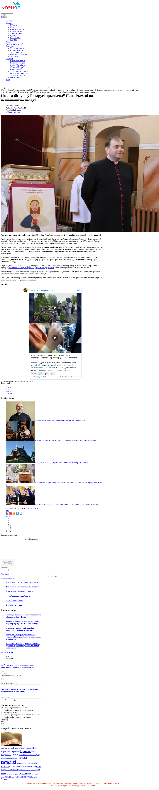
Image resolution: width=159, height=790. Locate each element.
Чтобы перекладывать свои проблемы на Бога (21, 715)
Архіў (8, 80)
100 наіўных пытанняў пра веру (19, 596)
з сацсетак (14, 57)
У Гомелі (13, 25)
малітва (5, 766)
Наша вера (10, 46)
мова (10, 766)
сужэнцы (36, 774)
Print (7, 511)
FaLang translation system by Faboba (8, 578)
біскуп (8, 387)
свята (3, 773)
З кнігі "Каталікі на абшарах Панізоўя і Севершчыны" (17, 67)
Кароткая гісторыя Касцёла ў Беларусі (17, 62)
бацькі (33, 752)
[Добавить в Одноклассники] (14, 513)
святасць (9, 774)
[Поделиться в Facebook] (7, 513)
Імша (15, 748)
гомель (15, 754)
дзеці (38, 754)
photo (7, 748)
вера (9, 755)
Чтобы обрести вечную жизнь (15, 708)
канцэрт (16, 758)
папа (7, 389)
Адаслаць (4, 574)
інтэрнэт (34, 777)
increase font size (32, 509)
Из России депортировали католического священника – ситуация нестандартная (18, 666)
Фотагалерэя (15, 78)
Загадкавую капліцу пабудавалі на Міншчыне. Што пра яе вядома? (61, 463)
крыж (19, 763)
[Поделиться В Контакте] (21, 513)
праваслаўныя (16, 770)
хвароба (14, 777)
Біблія (23, 748)
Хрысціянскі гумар (14, 605)
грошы (26, 755)
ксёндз (24, 763)
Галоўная (9, 21)
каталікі (9, 393)
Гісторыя (9, 59)
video (11, 748)
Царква (13, 36)
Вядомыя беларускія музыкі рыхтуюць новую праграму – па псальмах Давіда (65, 440)
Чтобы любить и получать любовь (17, 717)
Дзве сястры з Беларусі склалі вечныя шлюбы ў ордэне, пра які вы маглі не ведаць (67, 505)
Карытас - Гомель (17, 29)
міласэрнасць (23, 766)
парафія (4, 770)
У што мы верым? (17, 48)
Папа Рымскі (15, 38)
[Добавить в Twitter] (17, 513)
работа (32, 770)
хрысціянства (24, 776)
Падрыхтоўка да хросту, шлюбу (16, 51)
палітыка (32, 766)
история (9, 758)
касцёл (23, 757)
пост (8, 770)
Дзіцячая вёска (16, 33)
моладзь (15, 766)
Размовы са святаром (18, 54)
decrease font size (18, 509)
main (3, 748)
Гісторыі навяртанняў (14, 44)
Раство (9, 752)
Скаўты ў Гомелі (16, 31)
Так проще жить (10, 712)
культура (30, 763)
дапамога (32, 755)
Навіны (9, 23)
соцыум (26, 773)
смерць (15, 774)
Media (8, 516)
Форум (8, 42)
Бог (19, 748)
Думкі (12, 27)
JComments (52, 576)
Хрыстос (16, 751)
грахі (21, 755)
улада (8, 777)
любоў (35, 763)
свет (37, 769)
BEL (3, 17)
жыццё (3, 758)
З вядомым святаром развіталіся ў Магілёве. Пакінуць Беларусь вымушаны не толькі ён (23, 637)
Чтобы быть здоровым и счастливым (18, 710)
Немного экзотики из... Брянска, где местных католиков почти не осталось (20, 690)
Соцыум (13, 40)
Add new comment (13, 112)
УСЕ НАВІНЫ (7, 652)
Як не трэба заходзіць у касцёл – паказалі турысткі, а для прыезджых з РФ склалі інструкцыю (23, 646)
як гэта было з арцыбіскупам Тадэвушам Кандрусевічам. (31, 268)
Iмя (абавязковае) (31, 539)
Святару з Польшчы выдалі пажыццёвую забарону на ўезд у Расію (61, 420)
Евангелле (29, 748)
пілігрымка (26, 770)
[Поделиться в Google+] (10, 513)
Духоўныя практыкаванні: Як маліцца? (22, 587)
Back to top (5, 779)
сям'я (3, 777)
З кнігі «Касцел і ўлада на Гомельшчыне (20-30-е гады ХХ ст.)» (19, 73)
